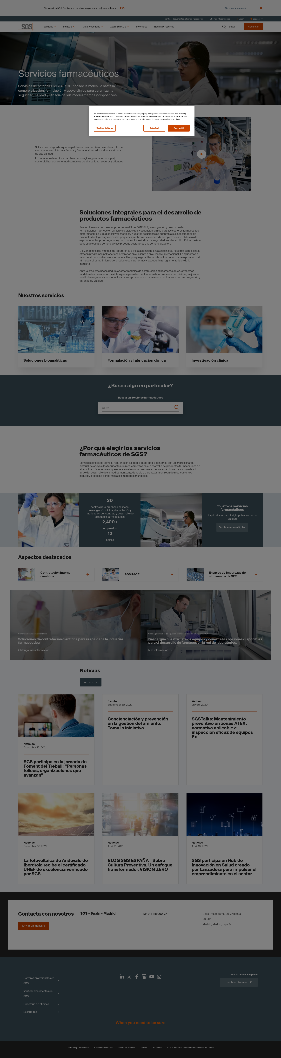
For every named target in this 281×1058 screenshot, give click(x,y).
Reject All (154, 128)
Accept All (179, 128)
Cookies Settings (104, 128)
